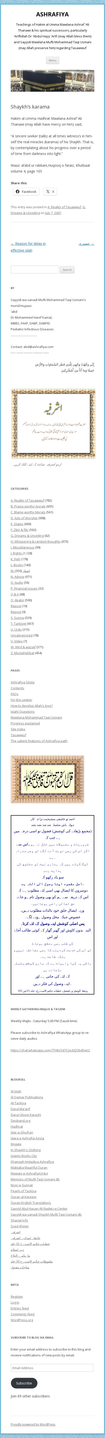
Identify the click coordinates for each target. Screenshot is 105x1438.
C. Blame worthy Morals (28, 512)
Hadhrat (17, 1126)
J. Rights (17, 553)
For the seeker (21, 700)
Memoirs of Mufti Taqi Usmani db (35, 1179)
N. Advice (17, 576)
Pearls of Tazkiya (23, 1191)
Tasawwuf (18, 735)
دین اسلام (17, 1249)
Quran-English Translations (31, 1202)
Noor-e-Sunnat (22, 1185)
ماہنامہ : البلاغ (20, 1255)
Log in (15, 1302)
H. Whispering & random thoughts (36, 541)
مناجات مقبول (20, 1267)
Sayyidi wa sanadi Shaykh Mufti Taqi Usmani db (46, 1214)
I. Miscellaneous (22, 547)
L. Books (17, 565)
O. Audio (17, 582)
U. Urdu (16, 629)
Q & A (15, 594)
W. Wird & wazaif (23, 647)
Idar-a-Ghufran (22, 1132)
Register (17, 1296)
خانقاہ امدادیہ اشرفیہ (25, 1238)
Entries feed (20, 1308)
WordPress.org (22, 1320)
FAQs (14, 694)
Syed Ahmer (20, 1226)
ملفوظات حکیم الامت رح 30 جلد (32, 1261)
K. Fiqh (15, 559)
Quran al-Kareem (23, 1197)
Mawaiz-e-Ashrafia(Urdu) (29, 1173)
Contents (17, 688)
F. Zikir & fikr (20, 530)
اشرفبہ (16, 1232)
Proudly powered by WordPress (33, 1424)
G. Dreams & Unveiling (27, 535)
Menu (52, 60)
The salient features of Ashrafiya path (39, 741)
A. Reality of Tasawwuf (64, 207)
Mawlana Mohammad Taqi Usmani (36, 717)
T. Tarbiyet (18, 623)
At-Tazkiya (18, 1103)
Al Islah (16, 1091)
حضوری (86, 243)
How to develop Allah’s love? (32, 705)
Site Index (18, 729)
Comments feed (22, 1314)
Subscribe (24, 1383)
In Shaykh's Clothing (26, 1150)
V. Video (17, 641)
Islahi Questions (23, 711)
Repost (16, 606)
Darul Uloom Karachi (26, 1115)
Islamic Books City (24, 1156)
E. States (17, 524)
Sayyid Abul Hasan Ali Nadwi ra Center (39, 1208)
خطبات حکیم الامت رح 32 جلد (30, 1244)
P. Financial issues (24, 588)
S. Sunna (17, 618)
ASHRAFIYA (52, 14)
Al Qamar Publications (27, 1097)
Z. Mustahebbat (22, 653)
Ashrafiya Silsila (22, 682)
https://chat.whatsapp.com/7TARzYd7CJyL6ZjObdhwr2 (50, 1050)
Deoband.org (20, 1120)
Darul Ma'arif (20, 1109)
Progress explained (25, 723)
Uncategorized (21, 635)
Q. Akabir (17, 600)
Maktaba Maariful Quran (29, 1167)
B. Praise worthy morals (28, 506)
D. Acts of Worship (24, 518)
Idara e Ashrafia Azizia (27, 1138)
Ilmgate (16, 1144)
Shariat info (19, 1220)
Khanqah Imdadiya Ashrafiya (32, 1161)
